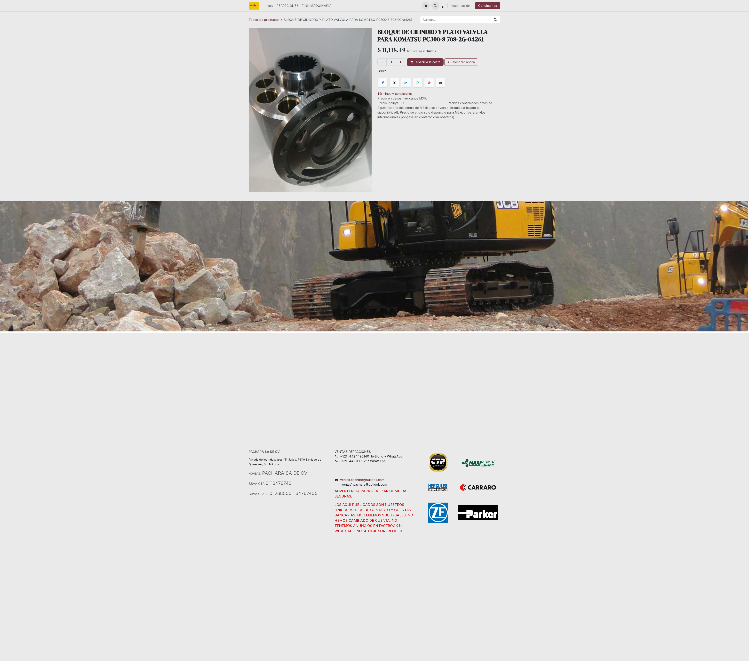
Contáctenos (487, 6)
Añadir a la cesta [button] (427, 62)
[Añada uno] (400, 62)
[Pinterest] (429, 82)
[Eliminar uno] (382, 62)
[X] (394, 82)
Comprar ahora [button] (463, 62)
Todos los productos (264, 20)
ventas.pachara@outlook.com (362, 480)
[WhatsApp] (417, 82)
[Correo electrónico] (440, 82)
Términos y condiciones (395, 94)
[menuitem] (269, 6)
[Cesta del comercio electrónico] (426, 6)
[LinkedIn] (406, 82)
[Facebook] (382, 82)
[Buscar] (495, 19)
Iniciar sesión (460, 6)
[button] (435, 6)
